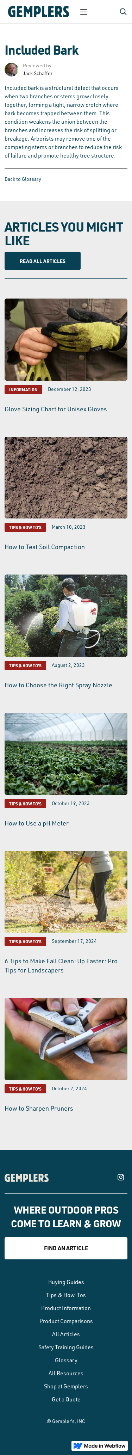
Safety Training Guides (66, 1347)
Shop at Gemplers (66, 1386)
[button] (84, 11)
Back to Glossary (23, 179)
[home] (37, 11)
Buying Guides (66, 1281)
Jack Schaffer (37, 73)
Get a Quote (66, 1399)
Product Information (66, 1308)
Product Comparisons (66, 1321)
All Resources (66, 1373)
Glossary (66, 1360)
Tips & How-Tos (66, 1295)
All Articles (66, 1334)
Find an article (66, 1248)
